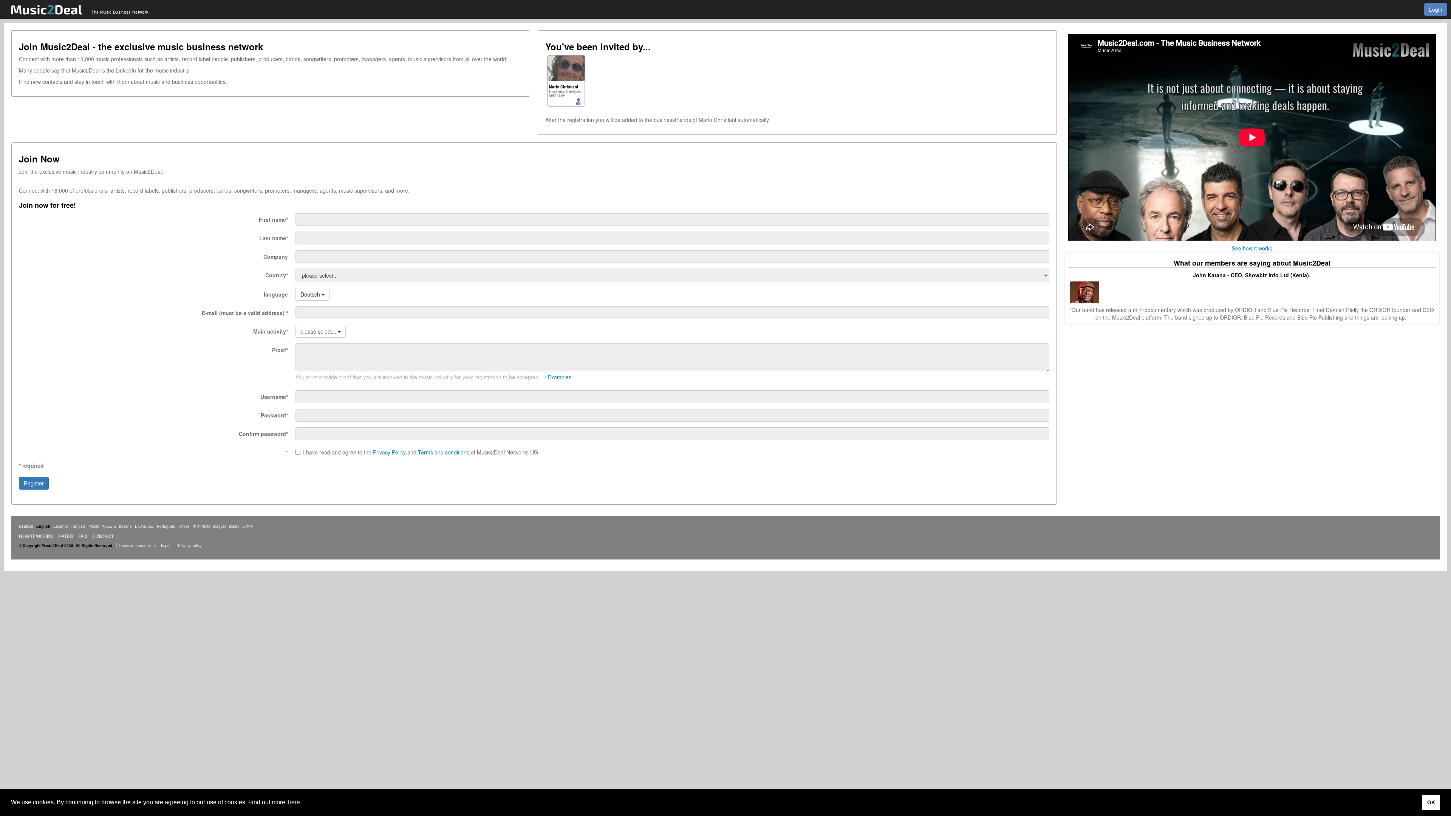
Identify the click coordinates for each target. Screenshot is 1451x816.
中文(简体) (201, 526)
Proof (280, 350)
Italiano (125, 526)
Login (1435, 9)
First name (273, 219)
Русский (109, 526)
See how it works (1252, 248)
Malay (234, 526)
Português (166, 526)
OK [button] (1431, 802)
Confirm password (263, 433)
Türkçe (184, 526)
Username (274, 396)
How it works (36, 536)
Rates (65, 536)
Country (276, 275)
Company (275, 256)
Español (60, 526)
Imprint (167, 545)
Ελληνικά (144, 526)
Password (274, 415)
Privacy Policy (389, 452)
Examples (558, 377)
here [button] (294, 802)
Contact (103, 536)
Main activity (270, 331)
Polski (93, 526)
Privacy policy (189, 545)
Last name (273, 238)
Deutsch (26, 526)
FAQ (82, 536)
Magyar (219, 526)
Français (78, 526)
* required (31, 465)
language (276, 294)
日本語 (248, 526)
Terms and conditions (443, 452)
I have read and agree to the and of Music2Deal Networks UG (420, 452)
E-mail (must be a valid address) (245, 313)
